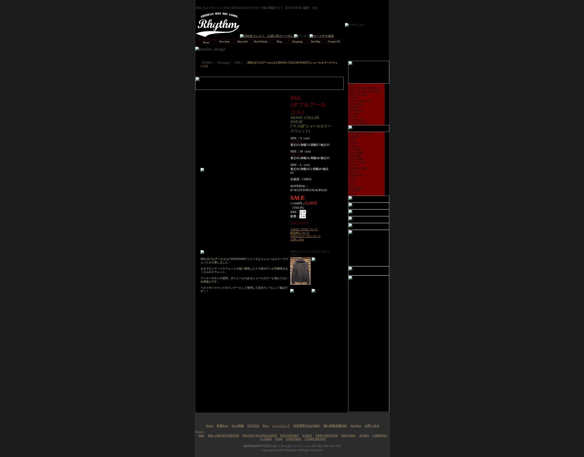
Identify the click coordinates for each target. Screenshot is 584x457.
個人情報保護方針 (335, 425)
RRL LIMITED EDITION (363, 88)
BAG (352, 184)
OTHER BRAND (359, 123)
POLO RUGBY (358, 94)
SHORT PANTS (358, 168)
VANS (353, 117)
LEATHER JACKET (360, 133)
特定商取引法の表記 (306, 425)
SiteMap (356, 425)
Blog (266, 425)
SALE (352, 194)
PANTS (353, 165)
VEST (352, 178)
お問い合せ (297, 239)
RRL (352, 85)
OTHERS (354, 191)
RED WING (356, 104)
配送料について (300, 232)
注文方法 (253, 425)
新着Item (222, 425)
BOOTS (353, 171)
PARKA (354, 143)
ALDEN (354, 107)
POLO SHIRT (357, 162)
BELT (352, 181)
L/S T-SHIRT (356, 152)
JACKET (354, 136)
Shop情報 (238, 425)
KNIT (352, 140)
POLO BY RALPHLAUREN (365, 91)
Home (209, 425)
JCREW (353, 98)
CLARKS (354, 114)
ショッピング (281, 425)
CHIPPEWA (356, 110)
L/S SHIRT (355, 149)
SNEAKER (355, 175)
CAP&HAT (355, 187)
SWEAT (353, 146)
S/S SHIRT (355, 155)
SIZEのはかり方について (305, 236)
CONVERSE (356, 120)
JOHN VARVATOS (360, 101)
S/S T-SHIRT (356, 159)
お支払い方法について (304, 229)
